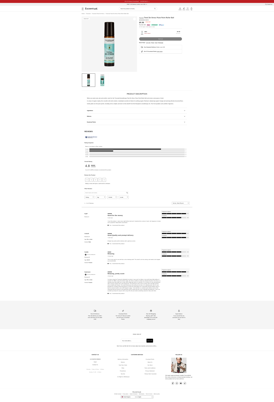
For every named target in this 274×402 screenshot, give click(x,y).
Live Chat (148, 42)
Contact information (133, 393)
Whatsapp (160, 42)
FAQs (123, 368)
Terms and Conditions (150, 368)
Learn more (159, 51)
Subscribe (149, 340)
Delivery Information (123, 359)
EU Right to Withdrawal (123, 376)
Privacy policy (125, 393)
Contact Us (95, 364)
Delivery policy (157, 393)
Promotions (123, 371)
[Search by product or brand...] (154, 8)
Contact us (269, 4)
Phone (152, 42)
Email (156, 42)
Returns (123, 362)
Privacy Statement (150, 371)
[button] (82, 8)
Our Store (150, 365)
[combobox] (138, 8)
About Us (150, 362)
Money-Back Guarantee (151, 373)
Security (123, 373)
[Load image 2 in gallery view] (102, 80)
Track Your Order (123, 365)
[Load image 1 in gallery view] (88, 80)
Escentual (119, 393)
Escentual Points (150, 359)
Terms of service (149, 393)
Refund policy (141, 393)
